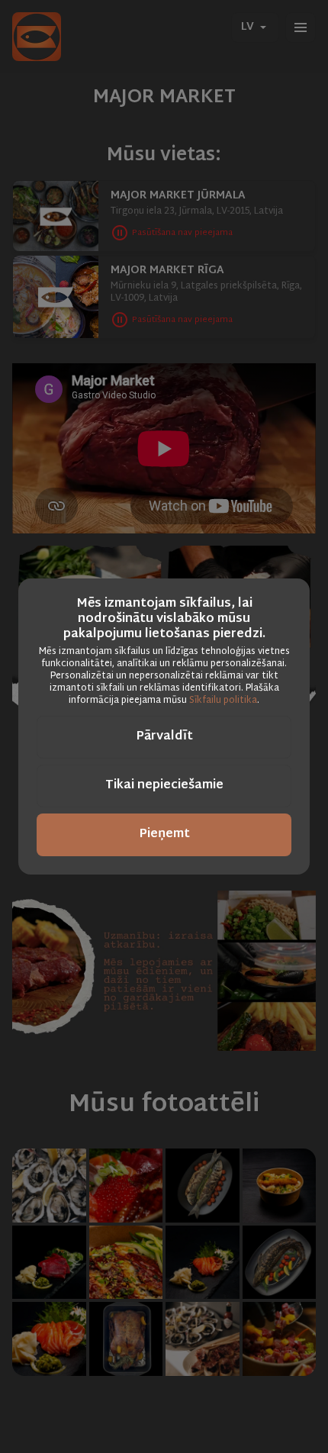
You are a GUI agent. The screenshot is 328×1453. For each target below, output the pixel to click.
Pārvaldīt (164, 737)
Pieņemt (164, 834)
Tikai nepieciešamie (164, 786)
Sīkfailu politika (223, 700)
